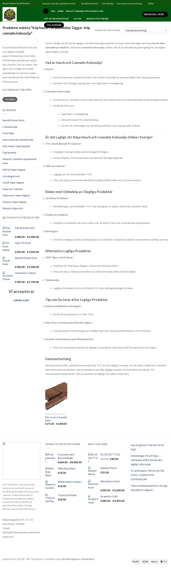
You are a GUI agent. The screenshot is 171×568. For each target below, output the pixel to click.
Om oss (77, 19)
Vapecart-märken (13, 189)
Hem (53, 11)
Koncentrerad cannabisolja (129, 3)
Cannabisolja (107, 3)
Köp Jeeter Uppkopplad (56, 19)
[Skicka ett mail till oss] (167, 3)
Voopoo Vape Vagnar (15, 201)
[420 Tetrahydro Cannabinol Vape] (20, 14)
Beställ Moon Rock (89, 3)
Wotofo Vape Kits (13, 208)
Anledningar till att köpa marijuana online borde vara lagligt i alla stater (146, 460)
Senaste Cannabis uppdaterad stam (58, 3)
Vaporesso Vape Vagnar (16, 195)
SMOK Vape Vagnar (14, 169)
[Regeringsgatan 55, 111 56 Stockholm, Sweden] (116, 15)
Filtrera (10, 99)
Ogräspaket (9, 152)
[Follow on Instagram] (160, 3)
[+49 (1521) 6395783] (135, 15)
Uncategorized (11, 176)
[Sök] (46, 11)
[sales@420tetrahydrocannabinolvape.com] (123, 15)
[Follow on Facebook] (157, 3)
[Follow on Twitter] (164, 3)
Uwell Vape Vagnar (13, 182)
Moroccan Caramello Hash (56, 419)
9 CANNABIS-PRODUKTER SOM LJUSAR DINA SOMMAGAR (147, 475)
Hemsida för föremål (97, 19)
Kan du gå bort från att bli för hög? (147, 447)
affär (60, 11)
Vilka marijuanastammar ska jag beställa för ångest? (149, 487)
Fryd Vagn (8, 133)
